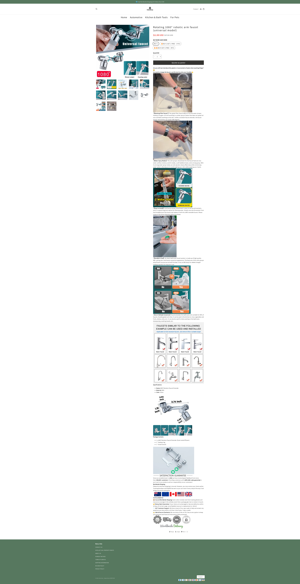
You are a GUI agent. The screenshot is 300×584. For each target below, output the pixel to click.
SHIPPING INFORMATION (102, 562)
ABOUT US (98, 553)
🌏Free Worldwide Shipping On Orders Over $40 (150, 2)
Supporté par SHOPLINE (109, 578)
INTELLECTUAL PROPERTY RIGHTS (104, 550)
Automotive (136, 17)
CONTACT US (98, 547)
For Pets (174, 17)
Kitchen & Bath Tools (156, 17)
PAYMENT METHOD (100, 556)
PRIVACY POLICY (99, 569)
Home (124, 17)
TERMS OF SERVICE (100, 559)
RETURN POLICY (99, 566)
